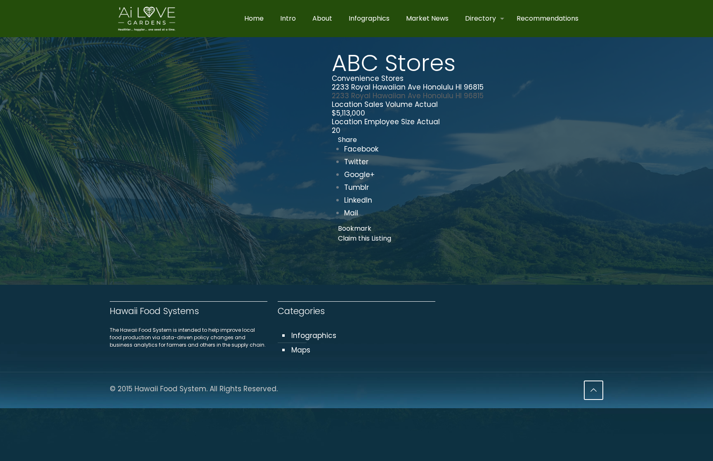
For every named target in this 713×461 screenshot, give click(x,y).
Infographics (313, 335)
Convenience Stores (368, 78)
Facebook (361, 149)
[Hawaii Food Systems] (146, 18)
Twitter (356, 162)
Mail (351, 213)
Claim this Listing (364, 238)
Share (347, 139)
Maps (300, 350)
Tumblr (356, 187)
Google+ (359, 175)
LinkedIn (358, 200)
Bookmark (354, 228)
